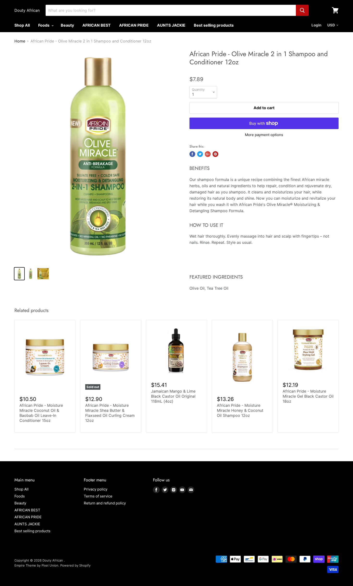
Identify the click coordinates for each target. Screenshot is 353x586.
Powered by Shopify (75, 565)
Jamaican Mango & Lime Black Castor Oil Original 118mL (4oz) (173, 396)
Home (19, 41)
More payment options (264, 135)
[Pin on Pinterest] (215, 154)
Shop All (22, 25)
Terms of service (98, 496)
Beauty (67, 25)
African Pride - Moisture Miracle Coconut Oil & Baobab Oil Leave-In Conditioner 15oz (41, 413)
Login (316, 25)
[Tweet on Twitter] (200, 154)
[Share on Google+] (208, 154)
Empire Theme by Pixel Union (36, 565)
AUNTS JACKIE (171, 25)
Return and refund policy (105, 503)
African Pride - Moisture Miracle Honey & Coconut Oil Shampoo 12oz (240, 410)
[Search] (302, 10)
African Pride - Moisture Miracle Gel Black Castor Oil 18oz (308, 396)
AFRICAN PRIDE (134, 25)
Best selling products (214, 25)
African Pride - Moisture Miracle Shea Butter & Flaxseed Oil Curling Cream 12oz (110, 413)
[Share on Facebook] (192, 154)
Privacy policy (95, 489)
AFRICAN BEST (96, 25)
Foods (44, 25)
